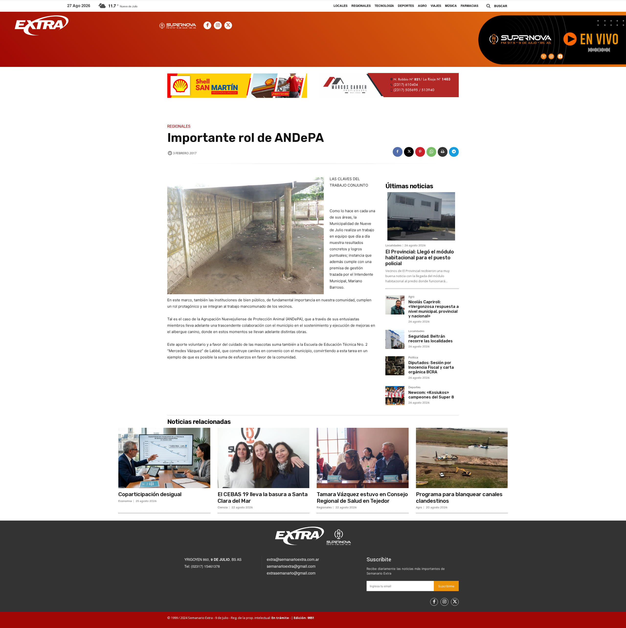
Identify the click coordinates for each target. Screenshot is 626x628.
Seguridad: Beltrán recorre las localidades (430, 338)
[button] (495, 6)
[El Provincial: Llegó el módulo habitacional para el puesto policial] (422, 216)
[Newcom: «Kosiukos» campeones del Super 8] (394, 395)
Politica (413, 357)
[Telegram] (454, 152)
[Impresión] (442, 152)
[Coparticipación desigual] (164, 458)
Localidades (393, 245)
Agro (411, 296)
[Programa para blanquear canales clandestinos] (462, 458)
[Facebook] (207, 25)
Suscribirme (446, 586)
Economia (125, 501)
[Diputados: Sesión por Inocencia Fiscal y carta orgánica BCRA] (394, 365)
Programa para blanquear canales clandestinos (459, 497)
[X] (228, 25)
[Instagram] (218, 25)
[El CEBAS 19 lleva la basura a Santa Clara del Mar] (264, 458)
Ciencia (223, 507)
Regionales (178, 126)
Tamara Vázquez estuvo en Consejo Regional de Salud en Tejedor (362, 497)
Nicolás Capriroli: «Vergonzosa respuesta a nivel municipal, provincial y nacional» (433, 309)
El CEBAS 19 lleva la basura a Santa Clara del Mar (263, 497)
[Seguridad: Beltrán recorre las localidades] (394, 339)
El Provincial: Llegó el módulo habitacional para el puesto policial (419, 257)
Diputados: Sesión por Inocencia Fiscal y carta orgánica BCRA (431, 367)
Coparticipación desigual (149, 494)
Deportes (414, 387)
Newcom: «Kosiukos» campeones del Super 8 (431, 394)
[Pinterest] (420, 152)
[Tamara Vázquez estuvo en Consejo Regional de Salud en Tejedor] (363, 458)
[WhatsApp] (431, 152)
